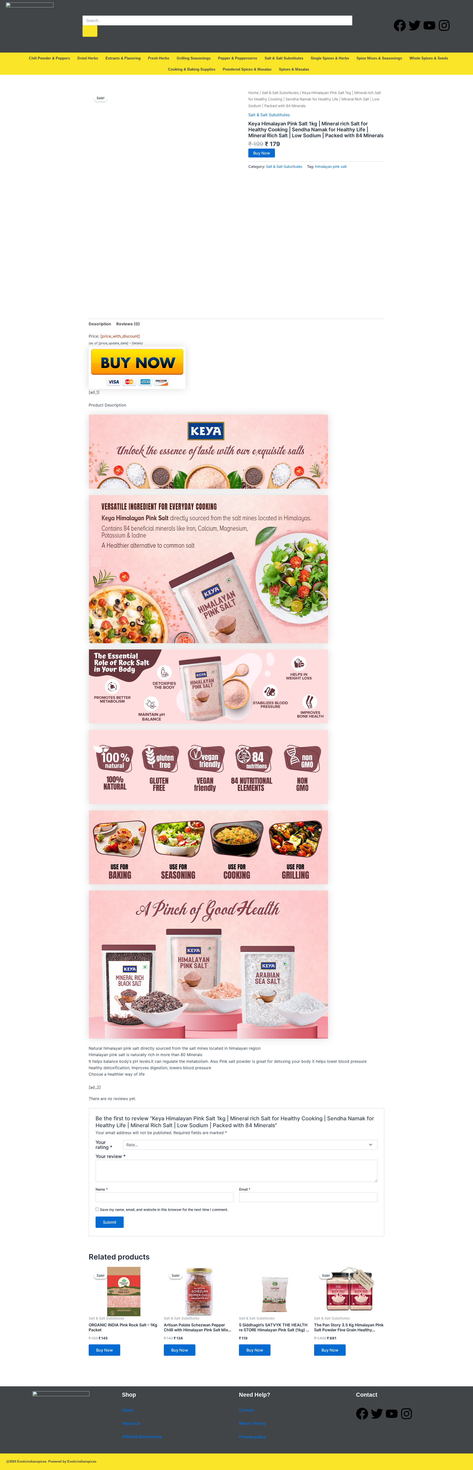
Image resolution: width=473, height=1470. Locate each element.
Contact (246, 1410)
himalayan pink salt (331, 166)
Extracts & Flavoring (123, 58)
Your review (111, 1156)
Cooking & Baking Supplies (191, 69)
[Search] (90, 31)
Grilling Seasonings (194, 58)
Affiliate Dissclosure (142, 1436)
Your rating (104, 1145)
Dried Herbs (87, 58)
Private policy (252, 1436)
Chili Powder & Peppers (49, 58)
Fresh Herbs (158, 58)
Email (244, 1189)
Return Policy (252, 1423)
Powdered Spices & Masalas (247, 69)
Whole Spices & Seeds (428, 58)
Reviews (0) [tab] (128, 323)
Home (253, 93)
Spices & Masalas (294, 69)
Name (102, 1189)
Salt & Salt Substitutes (284, 58)
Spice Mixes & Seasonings (379, 58)
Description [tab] (100, 323)
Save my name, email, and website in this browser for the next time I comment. (164, 1209)
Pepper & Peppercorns (237, 58)
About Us (131, 1423)
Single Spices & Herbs (330, 58)
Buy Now (261, 153)
